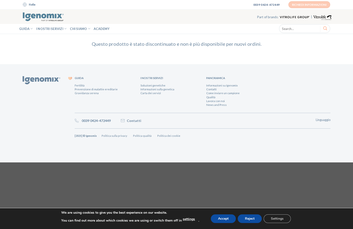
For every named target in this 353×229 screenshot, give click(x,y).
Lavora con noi (215, 101)
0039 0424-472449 (95, 121)
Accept (223, 218)
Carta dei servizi (150, 93)
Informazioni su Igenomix (222, 85)
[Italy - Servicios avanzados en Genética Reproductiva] (43, 16)
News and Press (216, 104)
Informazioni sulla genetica (157, 89)
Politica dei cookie (170, 135)
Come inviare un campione (223, 93)
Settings (277, 218)
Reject (250, 218)
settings (189, 219)
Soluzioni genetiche (152, 85)
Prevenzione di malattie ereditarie (96, 89)
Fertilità (80, 85)
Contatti (211, 89)
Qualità (210, 97)
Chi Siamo (78, 29)
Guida (24, 29)
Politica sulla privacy (115, 135)
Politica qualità (142, 135)
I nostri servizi (49, 29)
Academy (102, 29)
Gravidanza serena (87, 93)
